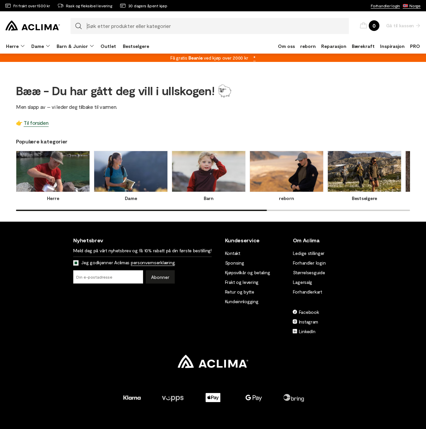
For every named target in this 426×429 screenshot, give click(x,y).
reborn (308, 46)
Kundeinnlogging (242, 301)
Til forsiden (36, 122)
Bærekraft (363, 46)
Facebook (309, 312)
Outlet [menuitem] (108, 46)
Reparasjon (333, 46)
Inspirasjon (392, 46)
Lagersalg (302, 282)
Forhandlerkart (307, 292)
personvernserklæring (153, 262)
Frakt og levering (242, 282)
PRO (415, 46)
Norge (415, 5)
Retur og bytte (239, 292)
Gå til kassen (400, 25)
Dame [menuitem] (37, 46)
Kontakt (232, 253)
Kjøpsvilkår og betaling (247, 272)
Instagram (308, 321)
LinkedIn (307, 331)
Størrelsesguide (309, 272)
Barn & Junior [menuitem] (72, 46)
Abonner (160, 277)
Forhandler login (385, 5)
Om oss (286, 46)
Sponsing (234, 263)
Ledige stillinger (308, 253)
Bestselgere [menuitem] (136, 46)
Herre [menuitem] (12, 46)
